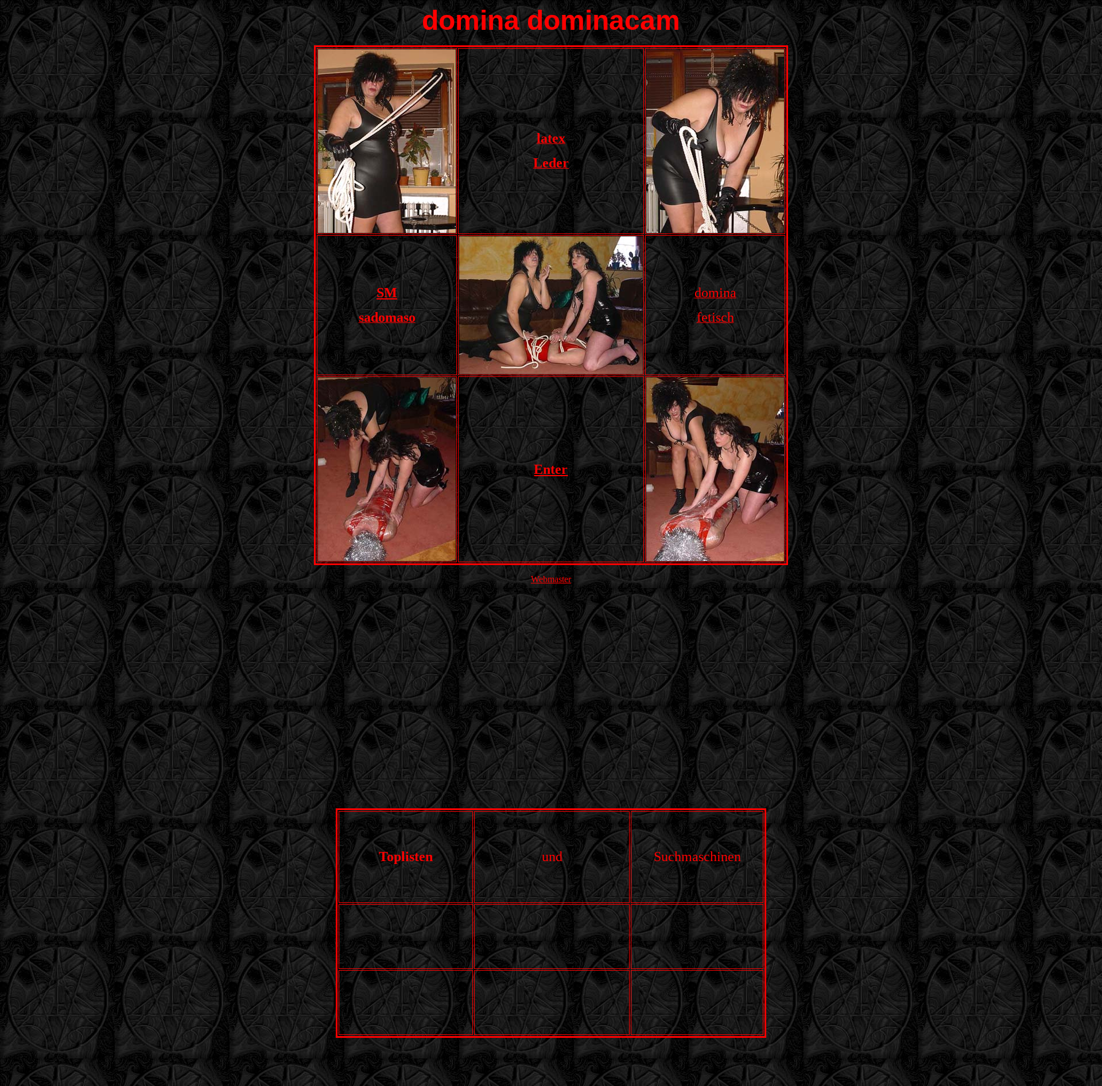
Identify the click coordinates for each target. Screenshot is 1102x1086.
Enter (551, 469)
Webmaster (551, 579)
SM (387, 292)
